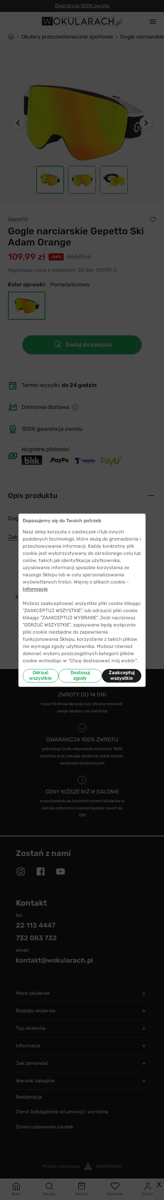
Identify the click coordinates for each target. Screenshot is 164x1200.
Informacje (35, 589)
